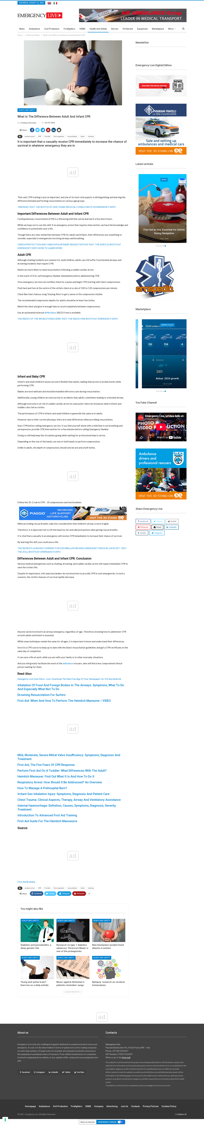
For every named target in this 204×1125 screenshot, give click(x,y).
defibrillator (50, 312)
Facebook (26, 1072)
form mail (126, 1057)
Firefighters (69, 29)
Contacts (135, 1106)
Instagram (40, 1072)
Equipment (142, 29)
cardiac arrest (29, 136)
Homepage (30, 1106)
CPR (39, 136)
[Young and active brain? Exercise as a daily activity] (37, 967)
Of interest (128, 29)
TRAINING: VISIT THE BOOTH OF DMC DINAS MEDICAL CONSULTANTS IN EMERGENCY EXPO (66, 207)
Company (98, 1106)
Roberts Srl (182, 1114)
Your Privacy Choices (107, 1122)
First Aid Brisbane (26, 881)
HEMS (82, 29)
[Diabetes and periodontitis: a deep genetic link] (37, 930)
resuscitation (72, 136)
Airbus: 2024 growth (155, 378)
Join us (124, 1106)
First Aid (47, 136)
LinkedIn (54, 1072)
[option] (154, 354)
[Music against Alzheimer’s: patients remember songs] (73, 967)
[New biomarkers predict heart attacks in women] (108, 930)
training (91, 136)
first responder (59, 136)
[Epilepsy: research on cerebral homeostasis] (108, 967)
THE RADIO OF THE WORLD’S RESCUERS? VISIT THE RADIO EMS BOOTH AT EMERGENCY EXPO (67, 318)
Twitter (67, 1072)
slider (82, 136)
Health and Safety (98, 29)
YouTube (80, 1072)
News (22, 29)
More (171, 29)
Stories (114, 29)
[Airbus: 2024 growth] (154, 353)
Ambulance (34, 29)
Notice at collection (87, 1122)
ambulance (68, 663)
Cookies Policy (169, 1106)
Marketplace (158, 29)
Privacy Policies (151, 1106)
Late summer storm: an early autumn (180, 233)
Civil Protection (51, 29)
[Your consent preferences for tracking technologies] (5, 1120)
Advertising (112, 1106)
